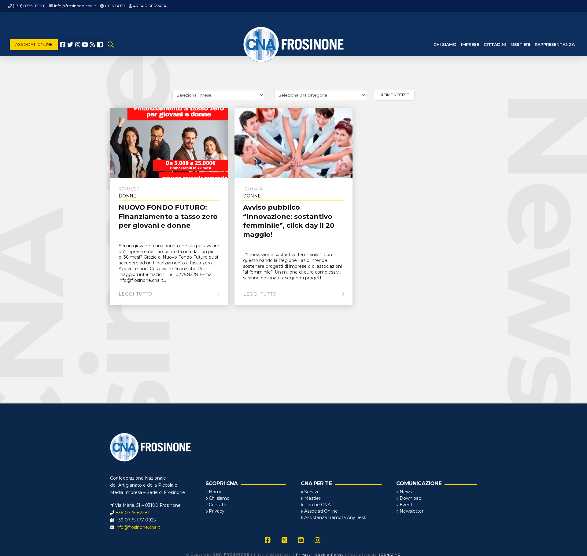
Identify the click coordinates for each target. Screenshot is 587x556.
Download (410, 498)
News (406, 492)
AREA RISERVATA (150, 5)
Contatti (217, 504)
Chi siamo (219, 498)
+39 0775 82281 (133, 512)
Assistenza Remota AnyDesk (335, 517)
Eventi (406, 504)
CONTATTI (115, 5)
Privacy (216, 511)
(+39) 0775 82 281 (29, 5)
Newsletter (411, 511)
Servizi (311, 492)
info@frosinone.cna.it (75, 5)
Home (216, 492)
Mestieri (312, 498)
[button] (110, 44)
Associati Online (321, 511)
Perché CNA (317, 504)
